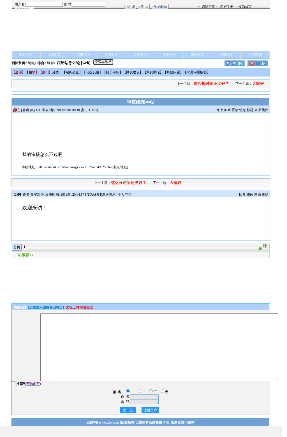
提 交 (128, 410)
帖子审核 (112, 72)
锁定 (242, 110)
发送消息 (108, 195)
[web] (86, 63)
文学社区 (140, 55)
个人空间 (255, 55)
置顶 (235, 110)
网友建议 (133, 72)
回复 (242, 195)
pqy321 (35, 110)
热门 (45, 72)
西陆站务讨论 (68, 63)
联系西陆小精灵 (182, 422)
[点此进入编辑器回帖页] (46, 307)
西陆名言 (33, 384)
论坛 (31, 63)
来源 (257, 110)
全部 (18, 72)
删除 (265, 110)
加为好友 (93, 195)
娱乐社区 (197, 55)
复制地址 (120, 167)
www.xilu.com (109, 422)
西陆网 (92, 422)
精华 (32, 72)
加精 (227, 110)
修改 (219, 110)
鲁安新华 (37, 195)
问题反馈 (92, 72)
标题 (250, 110)
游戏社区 (226, 55)
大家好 (258, 83)
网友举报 (153, 72)
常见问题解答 (197, 72)
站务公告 (72, 72)
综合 (41, 63)
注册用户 (150, 410)
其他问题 (173, 72)
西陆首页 (18, 63)
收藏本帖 (145, 102)
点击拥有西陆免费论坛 (152, 422)
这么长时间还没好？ (211, 83)
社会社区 (169, 55)
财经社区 (26, 55)
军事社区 (112, 55)
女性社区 (54, 55)
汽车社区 (83, 55)
